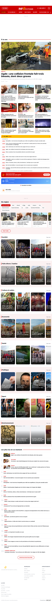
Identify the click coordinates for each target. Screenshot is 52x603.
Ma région (12, 12)
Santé (4, 343)
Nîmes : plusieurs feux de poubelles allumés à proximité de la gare (8, 116)
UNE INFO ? (41, 8)
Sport (4, 396)
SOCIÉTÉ (35, 12)
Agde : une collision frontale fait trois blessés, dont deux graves (22, 75)
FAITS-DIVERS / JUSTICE (29, 574)
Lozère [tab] (26, 207)
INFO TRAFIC (27, 12)
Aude (43, 572)
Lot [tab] (22, 207)
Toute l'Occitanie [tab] (6, 205)
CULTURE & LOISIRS (28, 576)
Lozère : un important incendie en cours (14, 532)
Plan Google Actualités (6, 594)
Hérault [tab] (18, 205)
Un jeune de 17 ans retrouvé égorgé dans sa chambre (17, 506)
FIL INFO (4, 12)
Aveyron (44, 577)
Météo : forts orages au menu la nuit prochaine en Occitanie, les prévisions (22, 541)
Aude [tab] (29, 205)
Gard (43, 568)
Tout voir (6, 231)
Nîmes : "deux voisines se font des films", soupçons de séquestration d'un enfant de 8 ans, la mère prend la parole (26, 511)
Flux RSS (3, 588)
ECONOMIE (26, 577)
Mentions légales (5, 596)
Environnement (8, 423)
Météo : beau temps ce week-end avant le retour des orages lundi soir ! (42, 131)
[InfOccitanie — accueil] (26, 8)
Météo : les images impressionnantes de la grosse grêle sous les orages (21, 536)
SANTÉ (25, 579)
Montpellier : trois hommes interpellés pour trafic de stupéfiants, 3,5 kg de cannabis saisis (42, 98)
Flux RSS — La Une (5, 590)
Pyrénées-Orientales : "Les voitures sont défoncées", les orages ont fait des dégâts (25, 552)
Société (5, 237)
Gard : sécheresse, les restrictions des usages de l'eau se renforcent (26, 97)
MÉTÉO (20, 12)
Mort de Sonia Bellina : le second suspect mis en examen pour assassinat (43, 116)
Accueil (2, 585)
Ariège (43, 579)
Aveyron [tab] (34, 205)
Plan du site (3, 592)
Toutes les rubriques (5, 587)
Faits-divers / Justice (9, 264)
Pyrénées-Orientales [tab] (35, 207)
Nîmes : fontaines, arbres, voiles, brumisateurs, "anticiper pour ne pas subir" (26, 131)
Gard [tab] (13, 205)
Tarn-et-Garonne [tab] (5, 210)
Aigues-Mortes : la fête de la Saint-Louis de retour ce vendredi (19, 521)
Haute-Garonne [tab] (5, 207)
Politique (5, 370)
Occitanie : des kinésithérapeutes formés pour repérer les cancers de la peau (25, 116)
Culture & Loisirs (8, 290)
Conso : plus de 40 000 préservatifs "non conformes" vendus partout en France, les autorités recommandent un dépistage (8, 98)
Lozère (43, 576)
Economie (5, 317)
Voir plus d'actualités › (26, 557)
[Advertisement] (26, 26)
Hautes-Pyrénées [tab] (15, 207)
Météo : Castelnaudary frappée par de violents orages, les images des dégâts (8, 131)
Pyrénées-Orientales (46, 574)
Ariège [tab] (23, 205)
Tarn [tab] (43, 207)
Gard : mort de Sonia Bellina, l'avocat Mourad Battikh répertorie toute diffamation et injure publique (26, 547)
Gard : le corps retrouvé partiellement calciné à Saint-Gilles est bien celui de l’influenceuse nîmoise (26, 526)
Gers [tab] (40, 205)
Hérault (43, 570)
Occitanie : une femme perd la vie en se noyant (15, 516)
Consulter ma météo (27, 185)
